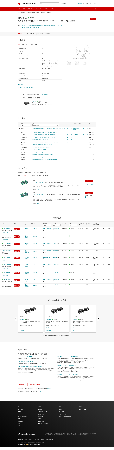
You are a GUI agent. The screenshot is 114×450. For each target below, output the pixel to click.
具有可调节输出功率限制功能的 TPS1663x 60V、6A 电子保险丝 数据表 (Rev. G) (40, 25)
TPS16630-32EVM (38, 182)
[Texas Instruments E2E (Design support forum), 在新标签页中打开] (85, 409)
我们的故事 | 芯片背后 (22, 416)
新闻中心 (20, 414)
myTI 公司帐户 (62, 411)
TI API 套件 (61, 409)
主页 (19, 12)
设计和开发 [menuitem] (30, 8)
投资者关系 (20, 421)
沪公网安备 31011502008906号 (34, 444)
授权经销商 (68, 416)
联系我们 (40, 409)
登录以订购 (89, 180)
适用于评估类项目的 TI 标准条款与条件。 (26, 208)
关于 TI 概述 (20, 409)
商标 (47, 439)
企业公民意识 (20, 425)
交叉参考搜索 (41, 414)
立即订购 (93, 18)
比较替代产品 (46, 94)
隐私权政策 (31, 439)
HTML (61, 25)
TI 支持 (40, 391)
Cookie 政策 (24, 439)
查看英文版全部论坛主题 (35, 384)
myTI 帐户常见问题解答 (43, 423)
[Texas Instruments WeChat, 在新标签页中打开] (80, 409)
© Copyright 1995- (23, 442)
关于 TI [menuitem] (52, 8)
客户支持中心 (41, 416)
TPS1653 (34, 101)
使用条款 (49, 388)
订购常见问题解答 (62, 416)
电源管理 (23, 12)
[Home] (27, 3)
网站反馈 (51, 439)
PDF (58, 25)
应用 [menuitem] (24, 8)
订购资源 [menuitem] (46, 8)
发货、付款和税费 (62, 414)
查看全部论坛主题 (22, 384)
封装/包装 (40, 418)
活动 (19, 418)
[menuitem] (95, 9)
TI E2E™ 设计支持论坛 (42, 411)
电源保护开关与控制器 (33, 12)
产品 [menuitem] (19, 8)
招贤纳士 (20, 411)
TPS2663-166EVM (38, 194)
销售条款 (37, 439)
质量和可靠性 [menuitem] (38, 8)
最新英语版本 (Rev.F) (28, 27)
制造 (19, 423)
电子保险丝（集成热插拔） (46, 12)
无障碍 (19, 439)
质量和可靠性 (41, 421)
